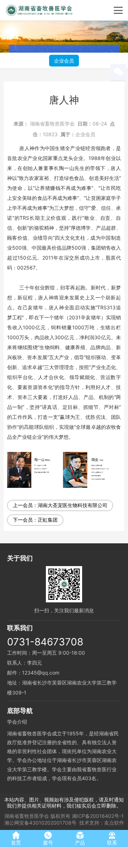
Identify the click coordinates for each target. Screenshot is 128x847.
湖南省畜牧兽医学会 (52, 124)
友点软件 (114, 823)
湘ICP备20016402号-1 (98, 816)
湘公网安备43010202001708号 (40, 823)
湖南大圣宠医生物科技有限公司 (72, 505)
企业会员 (64, 61)
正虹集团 (48, 520)
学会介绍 (17, 722)
